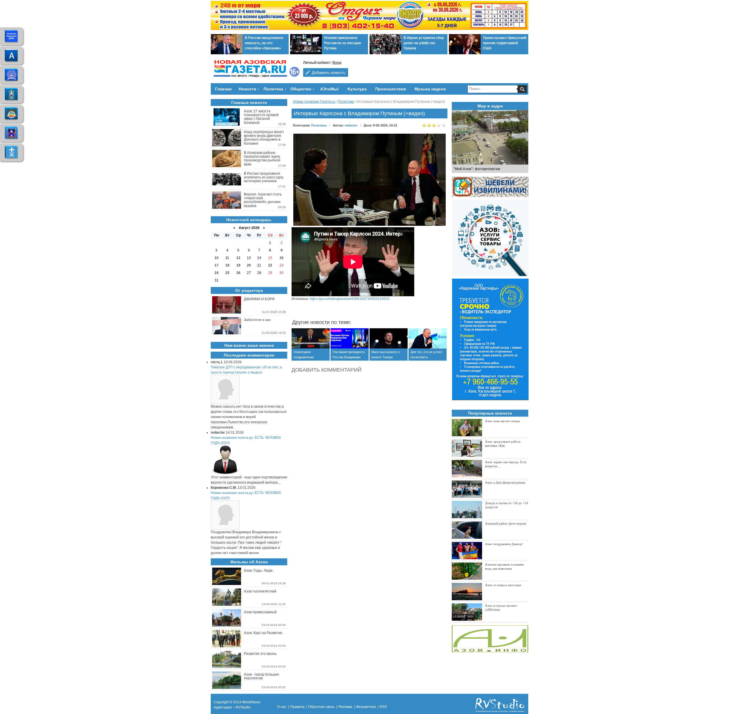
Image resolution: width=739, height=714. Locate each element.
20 (249, 265)
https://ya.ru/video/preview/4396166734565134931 (350, 299)
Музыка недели (430, 89)
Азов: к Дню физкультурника (505, 482)
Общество (300, 89)
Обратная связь (321, 707)
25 (227, 273)
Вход (337, 63)
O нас (281, 707)
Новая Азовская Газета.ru (314, 102)
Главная (223, 89)
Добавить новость (328, 72)
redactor (351, 125)
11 (227, 258)
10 (216, 258)
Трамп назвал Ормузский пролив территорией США (504, 43)
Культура (357, 89)
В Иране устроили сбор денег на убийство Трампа (424, 43)
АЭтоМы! (329, 89)
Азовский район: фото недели (505, 523)
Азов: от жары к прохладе (503, 585)
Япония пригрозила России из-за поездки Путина (342, 43)
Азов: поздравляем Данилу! (504, 544)
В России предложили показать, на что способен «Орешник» (264, 43)
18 (227, 265)
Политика (273, 89)
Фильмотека (366, 707)
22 (270, 265)
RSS (383, 707)
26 (238, 273)
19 (238, 265)
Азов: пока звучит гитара (502, 421)
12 (238, 258)
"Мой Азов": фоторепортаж (476, 169)
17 (216, 265)
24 (216, 273)
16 (281, 258)
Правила (297, 707)
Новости (247, 89)
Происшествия (390, 89)
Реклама (345, 707)
